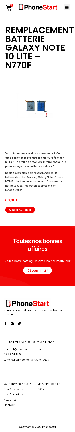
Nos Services (12, 389)
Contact (9, 405)
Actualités (10, 399)
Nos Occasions (14, 394)
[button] (67, 7)
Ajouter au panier (20, 209)
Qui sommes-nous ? (17, 383)
